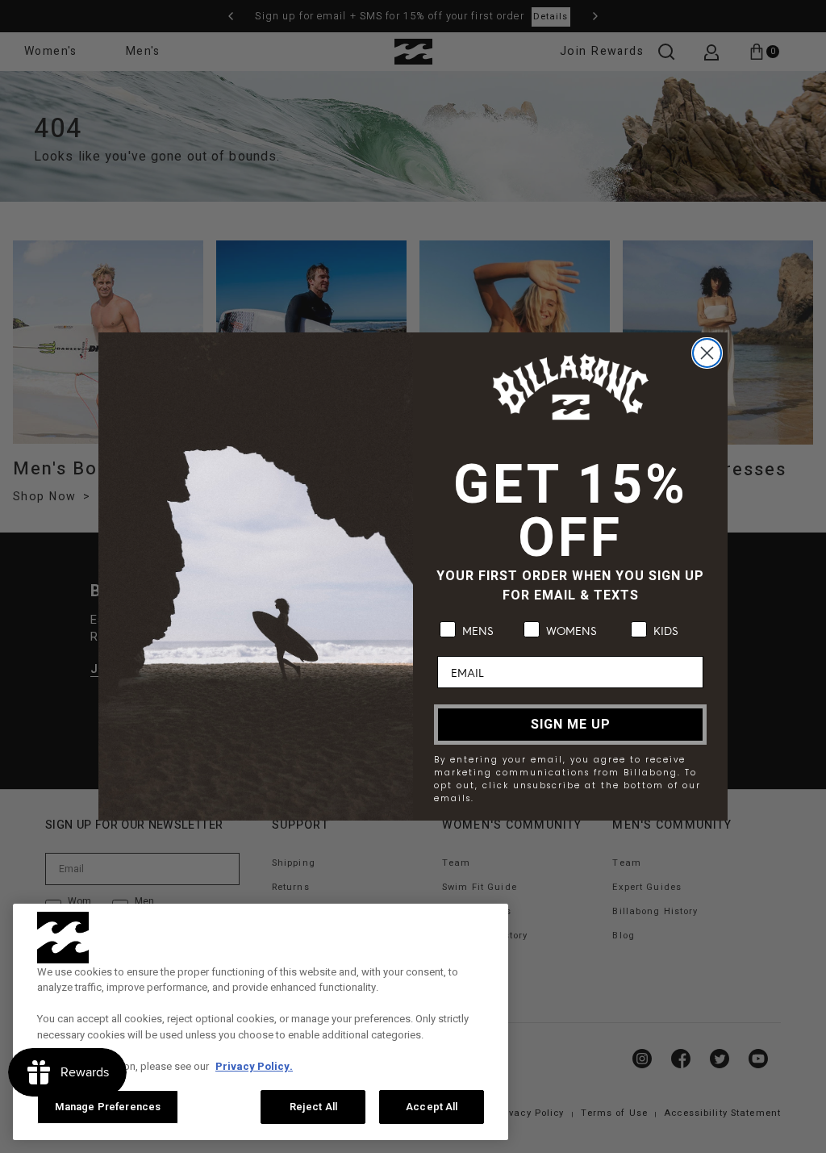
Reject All (313, 1106)
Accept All (431, 1106)
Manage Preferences (108, 1106)
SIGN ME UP (571, 724)
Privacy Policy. (254, 1066)
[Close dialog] (707, 353)
